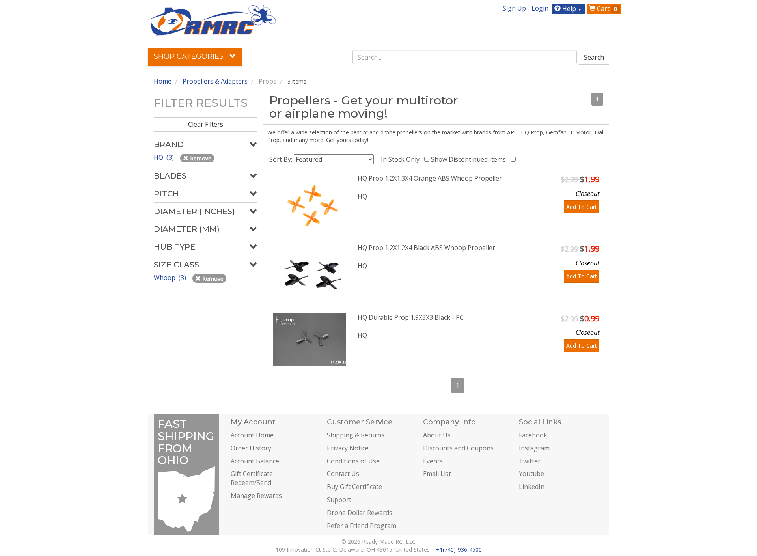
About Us (437, 435)
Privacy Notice (348, 448)
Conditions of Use (353, 461)
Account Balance (255, 461)
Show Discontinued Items (470, 159)
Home (163, 81)
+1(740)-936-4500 (459, 549)
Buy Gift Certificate (354, 486)
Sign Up (514, 8)
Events (433, 461)
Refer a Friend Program (361, 525)
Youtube (531, 473)
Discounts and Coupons (458, 448)
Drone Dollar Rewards (359, 512)
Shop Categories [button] (190, 56)
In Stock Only (402, 159)
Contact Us (343, 473)
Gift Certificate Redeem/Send (252, 478)
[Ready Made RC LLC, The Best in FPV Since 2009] (212, 19)
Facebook (533, 435)
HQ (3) (164, 157)
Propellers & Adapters (215, 81)
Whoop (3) (171, 277)
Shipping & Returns (355, 435)
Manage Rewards (256, 495)
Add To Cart (581, 207)
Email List (437, 473)
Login (539, 8)
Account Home (252, 435)
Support (339, 499)
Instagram (534, 448)
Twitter (530, 461)
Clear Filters (205, 124)
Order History (251, 448)
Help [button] (571, 8)
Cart (606, 8)
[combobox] (464, 57)
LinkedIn (531, 486)
